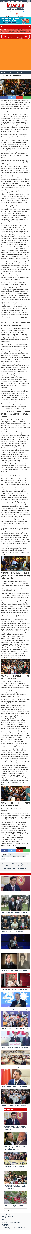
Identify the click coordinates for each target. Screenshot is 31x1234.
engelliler (26, 854)
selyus (15, 1233)
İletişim (19, 14)
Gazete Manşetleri (6, 1214)
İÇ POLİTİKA (11, 72)
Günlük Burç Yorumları (7, 1216)
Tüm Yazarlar (5, 1225)
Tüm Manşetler (5, 1224)
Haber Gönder (5, 1218)
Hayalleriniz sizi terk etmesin (8, 856)
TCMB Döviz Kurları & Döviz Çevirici (11, 1222)
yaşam (3, 858)
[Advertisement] (15, 55)
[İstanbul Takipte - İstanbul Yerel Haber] (15, 6)
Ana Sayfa (10, 14)
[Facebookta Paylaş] (3, 97)
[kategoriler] (29, 27)
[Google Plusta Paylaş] (19, 97)
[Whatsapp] (27, 97)
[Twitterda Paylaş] (11, 97)
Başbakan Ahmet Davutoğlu (16, 854)
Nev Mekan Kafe (21, 856)
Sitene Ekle (4, 1221)
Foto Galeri (20, 16)
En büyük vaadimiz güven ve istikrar (15, 868)
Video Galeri (10, 16)
